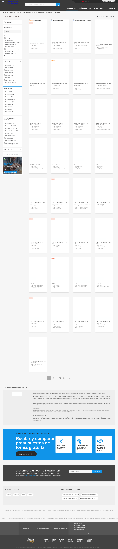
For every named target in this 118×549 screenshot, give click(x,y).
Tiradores (16, 494)
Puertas (9, 494)
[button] (12, 27)
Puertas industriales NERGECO (71, 494)
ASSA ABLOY (10, 47)
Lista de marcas (78, 523)
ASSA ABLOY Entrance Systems (13, 49)
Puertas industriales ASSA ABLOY (88, 498)
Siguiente (64, 378)
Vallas (23, 494)
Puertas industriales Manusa (70, 498)
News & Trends (98, 8)
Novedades (9, 22)
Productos (71, 8)
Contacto (37, 22)
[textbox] (40, 4)
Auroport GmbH (10, 53)
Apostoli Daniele (11, 44)
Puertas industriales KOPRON (89, 494)
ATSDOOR (9, 51)
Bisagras (30, 494)
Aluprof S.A (9, 40)
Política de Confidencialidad (30, 475)
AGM (8, 38)
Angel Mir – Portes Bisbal (13, 42)
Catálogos (83, 8)
